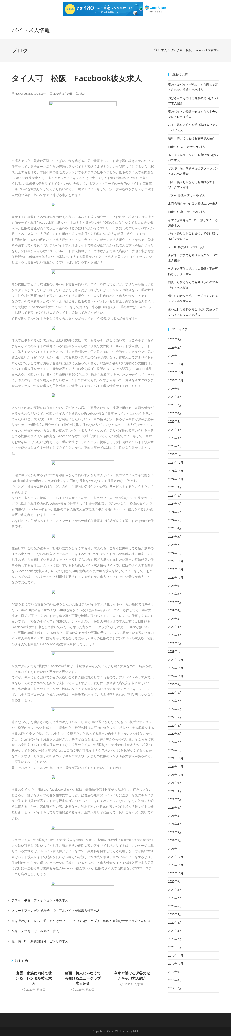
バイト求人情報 (31, 30)
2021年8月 (175, 791)
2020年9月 (175, 881)
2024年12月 (175, 462)
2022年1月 (175, 750)
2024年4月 (175, 528)
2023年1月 (175, 651)
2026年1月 (175, 356)
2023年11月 (175, 569)
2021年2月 (175, 840)
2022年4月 (175, 725)
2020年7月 (175, 898)
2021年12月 (175, 758)
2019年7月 (175, 988)
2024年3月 (175, 536)
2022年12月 (175, 660)
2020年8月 (175, 890)
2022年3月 (175, 734)
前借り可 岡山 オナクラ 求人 (186, 147)
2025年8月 (175, 397)
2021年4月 (175, 824)
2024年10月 (175, 479)
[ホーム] (155, 50)
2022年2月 (175, 742)
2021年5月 (175, 816)
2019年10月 (175, 964)
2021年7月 (175, 799)
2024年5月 (175, 520)
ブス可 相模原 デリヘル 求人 (186, 195)
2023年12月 (175, 561)
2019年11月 (175, 955)
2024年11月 (175, 471)
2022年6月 (175, 709)
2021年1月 (175, 849)
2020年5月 (175, 914)
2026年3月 (175, 339)
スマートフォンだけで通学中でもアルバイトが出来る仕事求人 (56, 910)
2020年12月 (175, 857)
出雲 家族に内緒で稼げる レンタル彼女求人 (34, 978)
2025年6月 (175, 413)
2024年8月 (175, 495)
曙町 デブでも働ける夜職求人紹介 (191, 138)
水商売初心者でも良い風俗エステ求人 (193, 204)
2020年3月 (175, 931)
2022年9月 (175, 684)
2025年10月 (175, 380)
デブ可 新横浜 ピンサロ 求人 (186, 247)
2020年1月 (175, 947)
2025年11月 (175, 372)
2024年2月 (175, 545)
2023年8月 (175, 594)
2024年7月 (175, 504)
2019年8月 (175, 980)
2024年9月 (175, 487)
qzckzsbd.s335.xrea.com (30, 93)
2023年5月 (175, 619)
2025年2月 (175, 446)
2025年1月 (175, 454)
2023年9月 (175, 586)
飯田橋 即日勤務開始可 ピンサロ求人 (40, 941)
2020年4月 (175, 922)
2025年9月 (175, 389)
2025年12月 (175, 364)
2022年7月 (175, 701)
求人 (82, 93)
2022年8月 (175, 692)
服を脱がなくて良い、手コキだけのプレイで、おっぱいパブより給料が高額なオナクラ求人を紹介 (81, 921)
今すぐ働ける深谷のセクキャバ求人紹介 (132, 975)
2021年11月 (175, 766)
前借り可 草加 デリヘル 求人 (186, 212)
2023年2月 (175, 643)
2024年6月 (175, 512)
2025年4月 (175, 430)
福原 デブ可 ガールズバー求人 (35, 931)
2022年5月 (175, 717)
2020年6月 (175, 906)
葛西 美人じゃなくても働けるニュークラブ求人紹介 (83, 978)
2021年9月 (175, 783)
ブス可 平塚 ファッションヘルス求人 (40, 900)
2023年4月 (175, 627)
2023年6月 (175, 610)
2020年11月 (175, 865)
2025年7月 (175, 405)
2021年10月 (175, 775)
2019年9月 (175, 972)
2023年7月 (175, 602)
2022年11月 (175, 668)
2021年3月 (175, 832)
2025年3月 (175, 438)
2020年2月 (175, 939)
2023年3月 (175, 635)
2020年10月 (175, 873)
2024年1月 (175, 553)
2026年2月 (175, 348)
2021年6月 (175, 808)
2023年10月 (175, 578)
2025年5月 (175, 421)
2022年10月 (175, 676)
